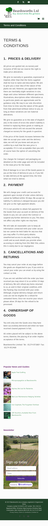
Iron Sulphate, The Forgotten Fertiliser (25, 405)
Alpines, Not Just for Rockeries (22, 388)
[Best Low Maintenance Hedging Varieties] (7, 397)
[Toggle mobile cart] (38, 19)
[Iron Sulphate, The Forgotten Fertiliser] (7, 405)
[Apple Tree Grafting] (7, 372)
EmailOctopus (26, 484)
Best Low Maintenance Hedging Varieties (26, 397)
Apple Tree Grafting (19, 372)
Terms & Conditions (25, 512)
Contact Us (35, 512)
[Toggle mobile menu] (43, 19)
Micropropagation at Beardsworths (24, 380)
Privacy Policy (14, 512)
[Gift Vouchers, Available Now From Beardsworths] (7, 413)
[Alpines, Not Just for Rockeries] (7, 389)
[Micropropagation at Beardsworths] (7, 381)
